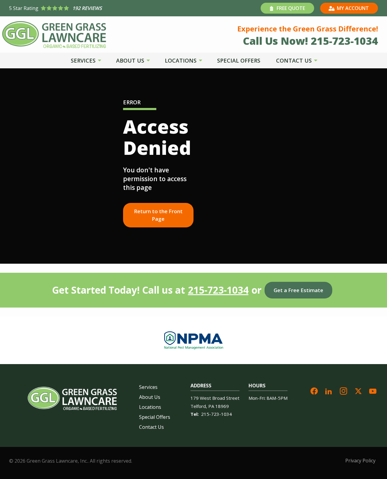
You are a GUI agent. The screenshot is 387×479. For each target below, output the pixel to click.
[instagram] (343, 390)
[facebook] (314, 390)
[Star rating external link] (101, 8)
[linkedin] (328, 390)
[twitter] (358, 390)
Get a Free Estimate (298, 290)
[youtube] (372, 390)
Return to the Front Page (158, 215)
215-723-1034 (218, 290)
